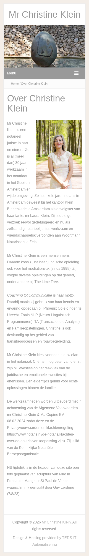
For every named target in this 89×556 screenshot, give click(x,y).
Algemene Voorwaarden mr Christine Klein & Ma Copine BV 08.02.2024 (42, 414)
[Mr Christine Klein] (44, 46)
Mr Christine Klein (44, 14)
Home (15, 83)
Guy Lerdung (63, 487)
